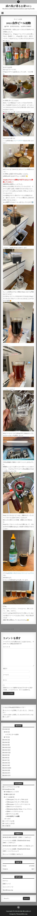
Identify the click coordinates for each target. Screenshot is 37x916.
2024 (7, 742)
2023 (7, 745)
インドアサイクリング (10, 787)
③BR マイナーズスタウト (14, 806)
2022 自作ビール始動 (18, 23)
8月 (7, 732)
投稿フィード (7, 884)
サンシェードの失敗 (9, 854)
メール (6, 674)
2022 (7, 747)
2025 (7, 740)
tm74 (7, 26)
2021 (7, 750)
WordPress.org (8, 890)
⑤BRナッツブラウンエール (14, 811)
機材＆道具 (8, 794)
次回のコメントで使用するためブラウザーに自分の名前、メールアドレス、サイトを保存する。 (17, 689)
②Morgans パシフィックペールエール (18, 804)
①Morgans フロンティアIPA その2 (17, 802)
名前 (5, 668)
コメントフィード (8, 887)
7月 (7, 737)
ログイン (5, 880)
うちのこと (7, 823)
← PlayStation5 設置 (7, 629)
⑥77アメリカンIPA (12, 814)
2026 (7, 729)
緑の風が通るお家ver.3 (18, 5)
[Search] (18, 2)
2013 (7, 770)
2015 (7, 765)
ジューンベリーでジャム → (28, 629)
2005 (7, 775)
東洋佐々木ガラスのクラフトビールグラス (21, 573)
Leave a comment (26, 26)
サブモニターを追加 (12, 734)
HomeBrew (8, 789)
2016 (7, 763)
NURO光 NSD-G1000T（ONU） (13, 837)
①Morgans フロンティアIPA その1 (17, 799)
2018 (6, 757)
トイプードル (8, 821)
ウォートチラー (18, 140)
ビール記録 (19, 19)
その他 (6, 826)
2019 (6, 755)
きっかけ (7, 818)
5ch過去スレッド (10, 791)
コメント (6, 647)
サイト (5, 680)
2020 (7, 752)
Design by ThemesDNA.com (18, 914)
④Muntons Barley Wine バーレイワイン (19, 809)
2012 (7, 773)
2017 (6, 760)
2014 (7, 768)
